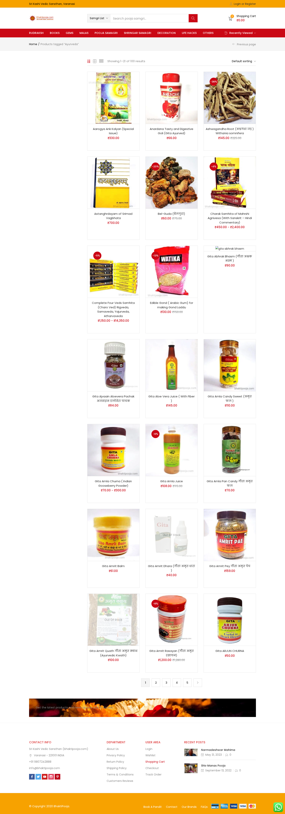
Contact (171, 807)
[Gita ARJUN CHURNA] (230, 619)
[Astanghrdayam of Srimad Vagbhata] (113, 182)
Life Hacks (189, 33)
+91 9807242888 (40, 762)
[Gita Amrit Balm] (113, 535)
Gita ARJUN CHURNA (229, 651)
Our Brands (189, 807)
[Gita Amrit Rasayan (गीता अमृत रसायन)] (172, 619)
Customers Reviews (120, 781)
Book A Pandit (152, 807)
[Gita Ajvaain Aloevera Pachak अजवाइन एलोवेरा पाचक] (113, 365)
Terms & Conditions (120, 774)
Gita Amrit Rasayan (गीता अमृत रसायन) (171, 653)
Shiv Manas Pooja (213, 766)
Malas (83, 33)
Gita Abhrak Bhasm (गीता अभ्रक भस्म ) (229, 258)
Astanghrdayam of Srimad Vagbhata (113, 216)
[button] (98, 18)
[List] (101, 61)
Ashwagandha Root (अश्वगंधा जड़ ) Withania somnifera (230, 131)
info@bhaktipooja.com (44, 768)
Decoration (166, 33)
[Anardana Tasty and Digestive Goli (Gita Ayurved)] (172, 98)
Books (55, 33)
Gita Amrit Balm (113, 566)
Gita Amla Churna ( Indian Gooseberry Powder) (113, 483)
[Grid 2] (95, 61)
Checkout (152, 768)
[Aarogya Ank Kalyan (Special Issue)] (113, 98)
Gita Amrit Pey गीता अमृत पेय (229, 566)
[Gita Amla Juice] (172, 450)
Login (148, 749)
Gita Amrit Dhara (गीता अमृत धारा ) (171, 568)
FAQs (204, 807)
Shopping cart (155, 762)
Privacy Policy (116, 755)
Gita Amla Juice (171, 481)
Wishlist (150, 755)
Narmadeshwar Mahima (218, 750)
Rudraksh (36, 33)
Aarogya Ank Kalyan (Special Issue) (113, 131)
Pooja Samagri (106, 33)
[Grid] (89, 61)
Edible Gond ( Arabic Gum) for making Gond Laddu (171, 305)
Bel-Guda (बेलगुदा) (171, 214)
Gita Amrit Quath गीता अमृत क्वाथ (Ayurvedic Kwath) (113, 653)
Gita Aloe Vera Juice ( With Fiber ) (171, 398)
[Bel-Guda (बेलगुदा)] (172, 182)
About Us (113, 749)
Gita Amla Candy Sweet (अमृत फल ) (230, 398)
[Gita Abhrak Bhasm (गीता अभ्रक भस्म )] (229, 248)
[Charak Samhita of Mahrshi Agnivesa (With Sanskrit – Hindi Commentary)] (230, 182)
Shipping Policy (117, 768)
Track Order (153, 774)
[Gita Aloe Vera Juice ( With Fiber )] (172, 365)
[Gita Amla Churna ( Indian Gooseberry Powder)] (113, 450)
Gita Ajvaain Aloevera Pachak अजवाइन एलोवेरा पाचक (113, 398)
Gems (69, 33)
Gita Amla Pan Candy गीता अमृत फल (230, 483)
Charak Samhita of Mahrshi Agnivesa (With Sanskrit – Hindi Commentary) (230, 218)
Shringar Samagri (137, 33)
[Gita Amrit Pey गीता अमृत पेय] (230, 535)
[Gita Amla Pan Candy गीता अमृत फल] (230, 450)
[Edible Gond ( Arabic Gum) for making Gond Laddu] (172, 271)
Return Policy (115, 762)
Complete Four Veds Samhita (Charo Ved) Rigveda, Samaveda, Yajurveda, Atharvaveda (113, 309)
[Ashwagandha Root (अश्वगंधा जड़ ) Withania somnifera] (230, 98)
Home (33, 44)
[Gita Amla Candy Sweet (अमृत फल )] (230, 365)
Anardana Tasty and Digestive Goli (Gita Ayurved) (171, 131)
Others (208, 33)
